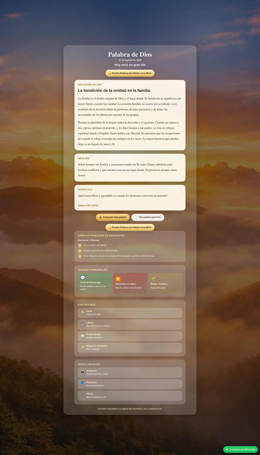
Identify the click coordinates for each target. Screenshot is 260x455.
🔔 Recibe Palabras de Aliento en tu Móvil (130, 73)
